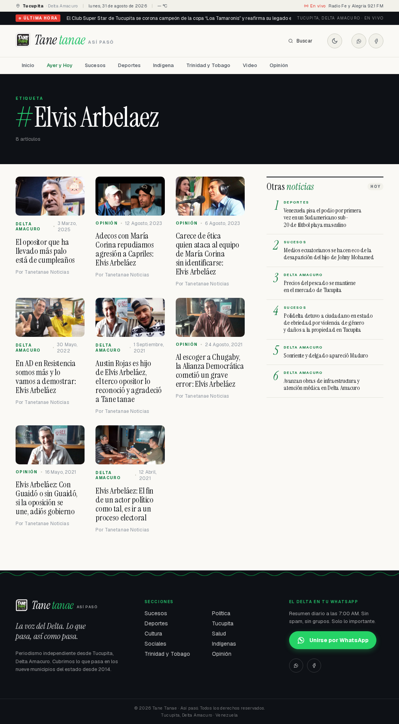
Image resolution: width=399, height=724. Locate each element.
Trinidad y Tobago (208, 65)
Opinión (279, 65)
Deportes (129, 65)
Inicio (28, 65)
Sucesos (95, 65)
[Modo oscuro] (334, 41)
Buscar (304, 41)
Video (250, 65)
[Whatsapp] (358, 41)
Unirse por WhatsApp (339, 640)
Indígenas (224, 643)
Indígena (163, 65)
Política (221, 613)
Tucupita (222, 623)
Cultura (153, 633)
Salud (219, 633)
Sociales (155, 643)
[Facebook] (376, 41)
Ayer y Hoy (59, 65)
